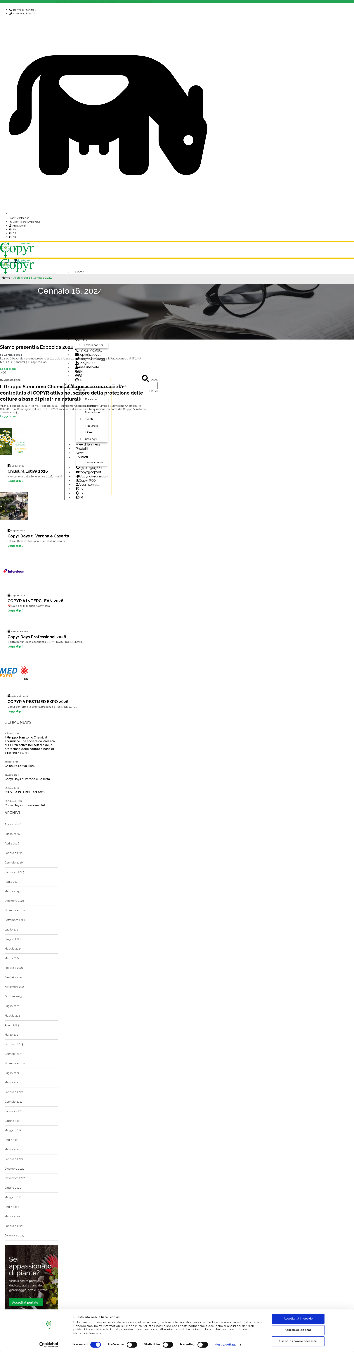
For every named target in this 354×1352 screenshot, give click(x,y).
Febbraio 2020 (14, 1226)
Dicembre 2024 (14, 900)
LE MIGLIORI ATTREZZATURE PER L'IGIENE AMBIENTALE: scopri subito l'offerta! (105, 1)
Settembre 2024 (15, 920)
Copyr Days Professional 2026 (37, 636)
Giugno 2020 (13, 1187)
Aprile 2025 (12, 881)
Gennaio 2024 (14, 977)
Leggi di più (8, 368)
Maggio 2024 (13, 948)
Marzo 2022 (12, 1082)
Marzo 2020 (12, 1216)
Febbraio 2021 (14, 1159)
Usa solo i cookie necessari (298, 1341)
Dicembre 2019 (14, 1235)
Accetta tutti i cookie (298, 1318)
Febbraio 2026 (14, 853)
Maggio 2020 (13, 1197)
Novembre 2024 (15, 910)
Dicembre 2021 (14, 1111)
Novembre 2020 (15, 1178)
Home (79, 272)
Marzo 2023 (12, 1034)
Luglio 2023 (12, 1006)
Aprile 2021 (12, 1140)
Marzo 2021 (12, 1149)
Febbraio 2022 (14, 1092)
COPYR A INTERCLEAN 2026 (35, 600)
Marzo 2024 (12, 958)
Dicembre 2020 (14, 1168)
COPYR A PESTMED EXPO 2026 (38, 701)
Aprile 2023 (12, 1025)
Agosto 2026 (13, 824)
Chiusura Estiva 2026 (28, 471)
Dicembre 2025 (14, 872)
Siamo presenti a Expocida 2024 (36, 347)
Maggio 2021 (13, 1130)
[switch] (132, 1345)
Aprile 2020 (12, 1207)
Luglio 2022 (12, 1073)
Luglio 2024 (12, 929)
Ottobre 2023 (13, 996)
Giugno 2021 (13, 1121)
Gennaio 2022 (13, 1101)
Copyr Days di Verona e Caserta (38, 536)
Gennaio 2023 (13, 1053)
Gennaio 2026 (14, 862)
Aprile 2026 (12, 843)
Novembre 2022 (15, 1063)
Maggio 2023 (13, 1015)
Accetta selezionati (298, 1330)
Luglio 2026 (12, 834)
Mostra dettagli (226, 1344)
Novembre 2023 (15, 986)
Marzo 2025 (12, 891)
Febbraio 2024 (14, 967)
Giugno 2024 (13, 939)
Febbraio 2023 (14, 1044)
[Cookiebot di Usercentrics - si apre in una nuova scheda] (49, 1345)
